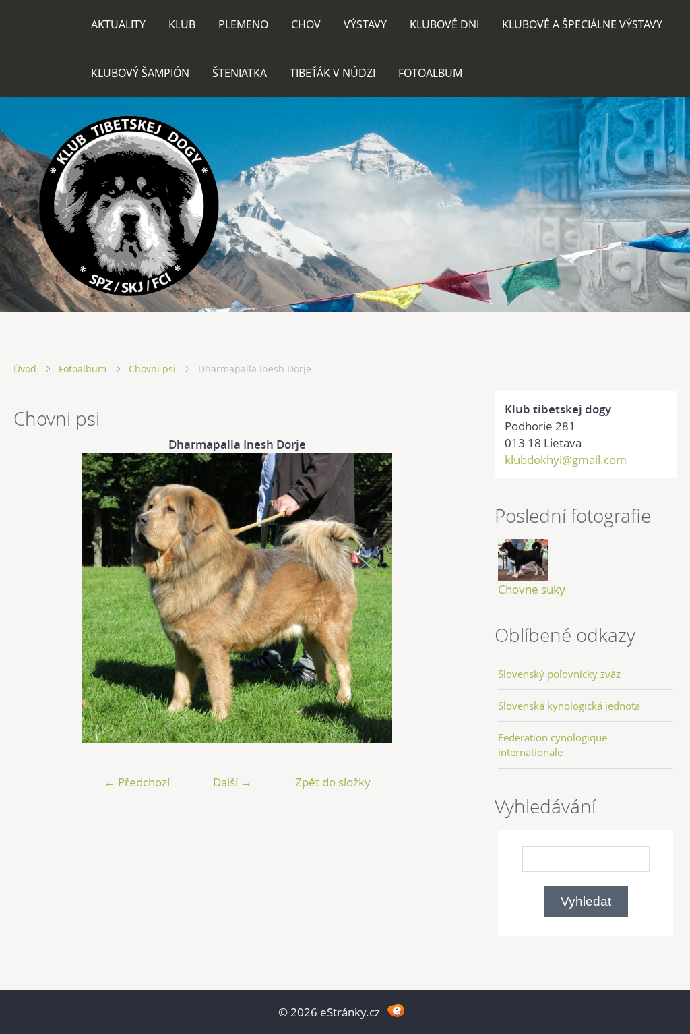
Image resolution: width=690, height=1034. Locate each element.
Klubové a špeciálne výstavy (582, 24)
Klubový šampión (140, 72)
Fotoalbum (430, 72)
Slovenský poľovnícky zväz (559, 674)
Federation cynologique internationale (552, 744)
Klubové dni (444, 24)
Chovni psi (152, 368)
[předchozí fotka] (35, 598)
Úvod (24, 368)
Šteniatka (239, 72)
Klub (181, 24)
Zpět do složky (333, 782)
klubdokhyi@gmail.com (566, 459)
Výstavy (365, 24)
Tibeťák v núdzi (332, 72)
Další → (232, 782)
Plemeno (243, 24)
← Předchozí (137, 782)
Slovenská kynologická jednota (569, 705)
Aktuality (118, 24)
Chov (306, 24)
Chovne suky (531, 589)
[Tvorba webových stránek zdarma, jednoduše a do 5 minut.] (396, 1011)
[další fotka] (439, 598)
